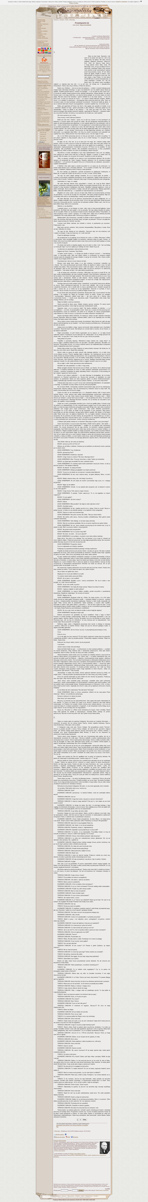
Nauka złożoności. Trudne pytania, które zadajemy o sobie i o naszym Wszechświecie (44, 200)
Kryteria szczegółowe (43, 78)
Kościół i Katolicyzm (43, 24)
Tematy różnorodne (43, 38)
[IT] (49, 49)
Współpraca (41, 42)
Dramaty (72, 20)
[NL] (49, 53)
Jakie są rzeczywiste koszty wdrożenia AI (44, 117)
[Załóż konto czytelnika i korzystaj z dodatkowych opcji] (104, 16)
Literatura (40, 35)
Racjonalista (60, 1197)
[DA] (42, 53)
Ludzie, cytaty (41, 36)
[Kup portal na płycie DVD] (72, 16)
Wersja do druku (60, 1137)
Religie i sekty (41, 21)
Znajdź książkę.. (42, 172)
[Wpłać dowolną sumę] (44, 61)
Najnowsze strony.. (43, 81)
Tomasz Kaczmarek (60, 1140)
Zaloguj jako (57, 1190)
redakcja (81, 1197)
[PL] (39, 49)
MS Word (75, 1137)
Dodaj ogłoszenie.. (43, 124)
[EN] (42, 49)
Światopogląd (41, 20)
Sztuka (62, 20)
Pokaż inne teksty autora (77, 1153)
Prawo (39, 29)
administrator (87, 1197)
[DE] (46, 51)
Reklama (77, 1196)
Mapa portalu (71, 1196)
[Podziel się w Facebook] (66, 1135)
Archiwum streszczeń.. (43, 82)
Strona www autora (59, 1151)
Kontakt (96, 1196)
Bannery (64, 1196)
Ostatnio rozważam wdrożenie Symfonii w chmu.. (44, 114)
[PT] (42, 51)
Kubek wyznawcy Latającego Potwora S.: (44, 169)
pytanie (40, 90)
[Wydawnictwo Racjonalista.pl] (88, 16)
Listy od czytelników (43, 45)
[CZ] (39, 53)
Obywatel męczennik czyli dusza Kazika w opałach (72, 1125)
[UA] (49, 51)
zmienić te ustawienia (121, 1)
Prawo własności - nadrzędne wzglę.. (43, 95)
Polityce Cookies (73, 3)
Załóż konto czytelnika (102, 1190)
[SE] (46, 53)
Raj (57, 1127)
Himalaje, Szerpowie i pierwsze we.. (44, 104)
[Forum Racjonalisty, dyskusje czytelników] (60, 16)
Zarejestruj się (88, 1196)
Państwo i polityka (42, 31)
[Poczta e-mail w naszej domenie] (66, 16)
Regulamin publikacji (55, 1196)
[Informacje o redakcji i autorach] (93, 16)
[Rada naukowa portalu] (98, 16)
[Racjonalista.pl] (74, 13)
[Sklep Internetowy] (77, 16)
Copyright (67, 1197)
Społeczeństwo (42, 28)
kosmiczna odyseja (43, 93)
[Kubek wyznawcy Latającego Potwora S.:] (44, 167)
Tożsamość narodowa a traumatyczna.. (44, 98)
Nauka (39, 27)
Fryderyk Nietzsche (45, 217)
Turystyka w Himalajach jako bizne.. (44, 101)
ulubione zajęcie (42, 87)
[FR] (46, 49)
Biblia (39, 22)
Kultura (39, 32)
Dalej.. (84, 1119)
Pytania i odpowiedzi (43, 44)
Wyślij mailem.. (60, 1134)
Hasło (69, 1190)
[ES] (39, 51)
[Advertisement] (69, 68)
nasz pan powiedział (43, 91)
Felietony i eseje (42, 34)
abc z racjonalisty (43, 88)
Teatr (66, 20)
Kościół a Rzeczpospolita (44, 204)
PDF (69, 1137)
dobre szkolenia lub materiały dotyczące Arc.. (43, 121)
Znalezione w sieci (43, 41)
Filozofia (40, 25)
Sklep (82, 1196)
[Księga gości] (83, 16)
